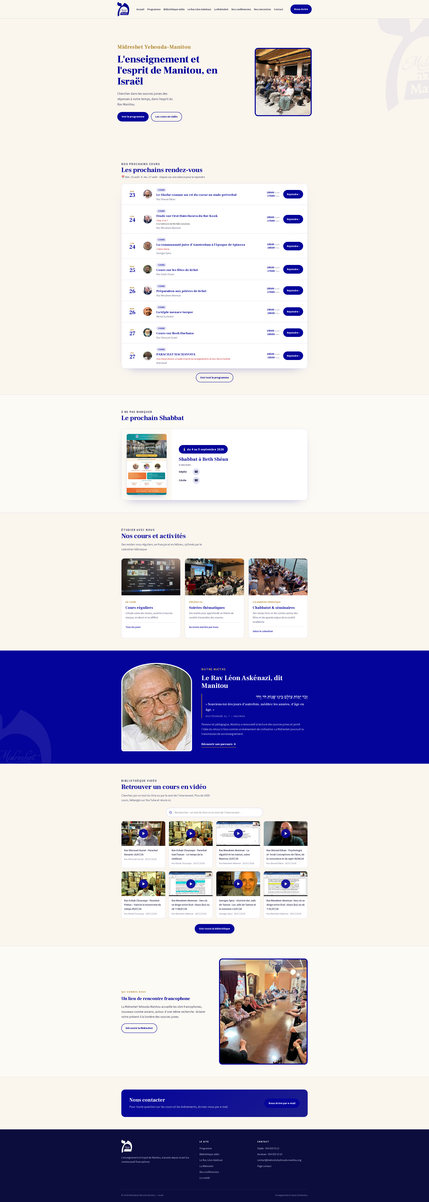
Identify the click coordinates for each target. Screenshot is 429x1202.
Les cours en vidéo (166, 116)
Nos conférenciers (241, 9)
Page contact (264, 1166)
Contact (278, 9)
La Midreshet (221, 9)
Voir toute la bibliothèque (214, 928)
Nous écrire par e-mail (282, 1103)
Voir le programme (133, 116)
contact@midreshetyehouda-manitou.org (279, 1160)
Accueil (140, 9)
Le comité (204, 1177)
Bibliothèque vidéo (174, 9)
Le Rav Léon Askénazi (199, 9)
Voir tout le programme (214, 377)
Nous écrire (301, 9)
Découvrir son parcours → (218, 744)
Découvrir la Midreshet (139, 1028)
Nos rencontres (262, 9)
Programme (154, 9)
